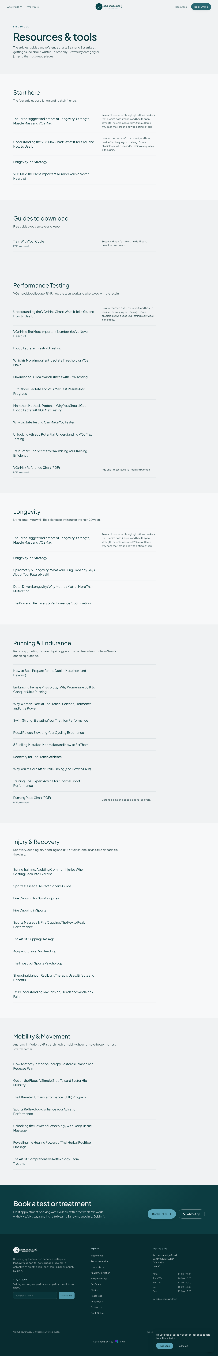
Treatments (97, 1255)
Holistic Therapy (99, 1278)
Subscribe (66, 1295)
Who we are (32, 6)
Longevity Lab (98, 1267)
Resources (181, 6)
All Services (97, 1301)
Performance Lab (100, 1261)
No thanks (183, 1345)
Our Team (96, 1284)
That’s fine (164, 1345)
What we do (13, 6)
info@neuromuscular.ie (165, 1298)
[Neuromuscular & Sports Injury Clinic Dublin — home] (109, 6)
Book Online (97, 1312)
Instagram (151, 1332)
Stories (94, 1290)
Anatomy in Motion (100, 1272)
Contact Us (96, 1307)
